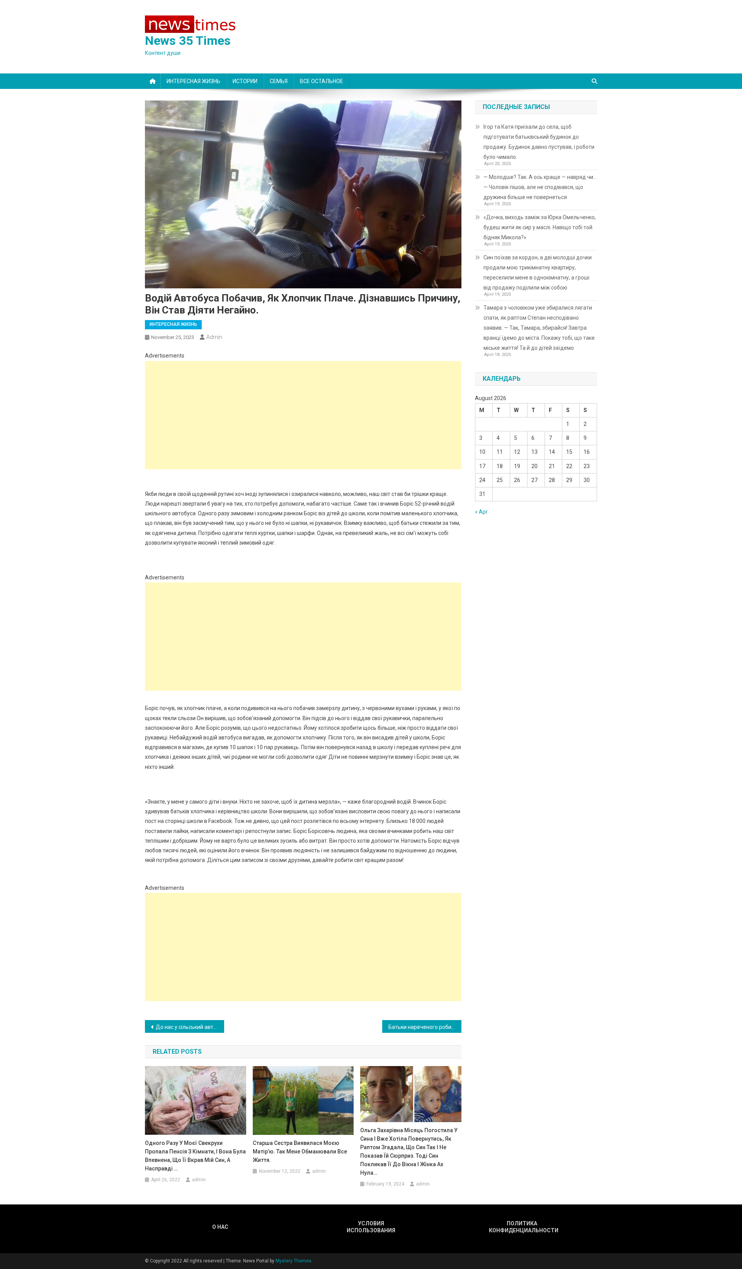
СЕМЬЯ (279, 81)
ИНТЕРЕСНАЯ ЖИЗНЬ (193, 81)
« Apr (481, 512)
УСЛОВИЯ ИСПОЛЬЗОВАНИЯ (371, 1226)
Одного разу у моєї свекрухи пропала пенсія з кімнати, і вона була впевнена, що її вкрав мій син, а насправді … (195, 1156)
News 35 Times (188, 40)
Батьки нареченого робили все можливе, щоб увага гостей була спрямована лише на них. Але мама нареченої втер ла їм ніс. (424, 1027)
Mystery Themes (293, 1261)
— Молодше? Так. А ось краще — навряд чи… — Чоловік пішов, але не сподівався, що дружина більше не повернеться (540, 187)
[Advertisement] (303, 415)
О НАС (220, 1227)
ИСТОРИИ (245, 81)
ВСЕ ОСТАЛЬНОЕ (321, 81)
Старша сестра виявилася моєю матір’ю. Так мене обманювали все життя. (300, 1151)
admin (214, 337)
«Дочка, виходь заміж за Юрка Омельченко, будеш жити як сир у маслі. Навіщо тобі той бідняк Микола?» (539, 227)
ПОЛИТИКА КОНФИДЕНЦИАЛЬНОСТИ (522, 1226)
